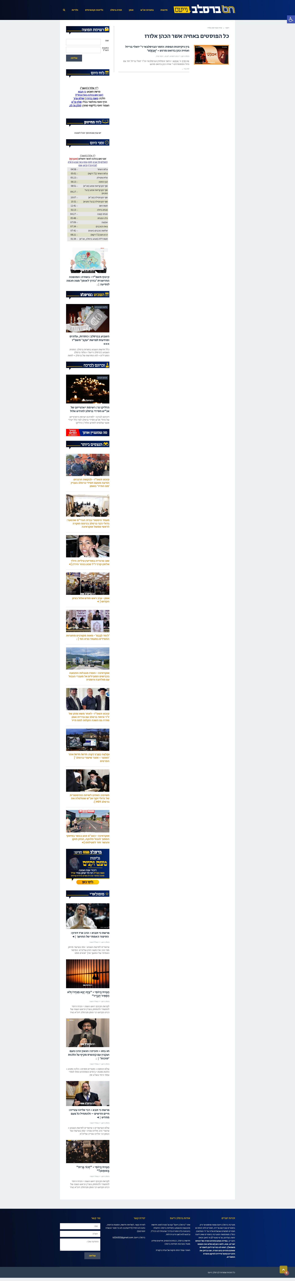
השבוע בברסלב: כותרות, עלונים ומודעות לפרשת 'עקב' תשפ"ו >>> (89, 353)
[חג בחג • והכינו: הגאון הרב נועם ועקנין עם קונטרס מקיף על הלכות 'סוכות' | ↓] (87, 1045)
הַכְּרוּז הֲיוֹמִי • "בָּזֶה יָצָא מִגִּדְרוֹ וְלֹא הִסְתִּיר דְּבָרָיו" (88, 1007)
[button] (291, 19)
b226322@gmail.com (123, 1250)
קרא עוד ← (185, 69)
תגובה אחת (159, 56)
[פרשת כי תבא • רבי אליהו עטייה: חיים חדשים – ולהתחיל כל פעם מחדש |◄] (87, 1106)
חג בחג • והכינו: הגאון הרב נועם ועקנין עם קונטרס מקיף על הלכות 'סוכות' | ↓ (88, 1068)
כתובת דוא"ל (105, 49)
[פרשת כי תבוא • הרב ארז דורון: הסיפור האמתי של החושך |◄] (87, 929)
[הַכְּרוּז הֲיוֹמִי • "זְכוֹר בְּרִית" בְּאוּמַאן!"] (87, 1164)
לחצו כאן (220, 1257)
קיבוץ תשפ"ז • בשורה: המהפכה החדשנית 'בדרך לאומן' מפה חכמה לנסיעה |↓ (87, 294)
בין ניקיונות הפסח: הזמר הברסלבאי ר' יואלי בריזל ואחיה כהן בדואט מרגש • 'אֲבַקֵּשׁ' (157, 49)
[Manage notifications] (286, 1273)
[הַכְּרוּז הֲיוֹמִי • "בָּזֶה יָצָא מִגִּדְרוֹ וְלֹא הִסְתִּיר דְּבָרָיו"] (87, 986)
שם (107, 40)
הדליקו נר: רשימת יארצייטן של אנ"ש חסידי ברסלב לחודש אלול (89, 422)
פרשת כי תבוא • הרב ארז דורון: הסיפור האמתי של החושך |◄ (90, 948)
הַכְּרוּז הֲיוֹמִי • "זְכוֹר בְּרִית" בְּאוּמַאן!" (92, 1182)
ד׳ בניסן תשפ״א (175, 56)
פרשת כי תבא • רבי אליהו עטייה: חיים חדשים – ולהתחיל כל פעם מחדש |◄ (89, 1127)
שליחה (74, 58)
